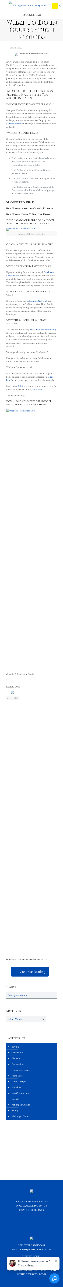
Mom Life (16, 1087)
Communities (18, 1064)
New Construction (20, 1093)
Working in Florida (21, 1116)
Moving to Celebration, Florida (26, 959)
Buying (15, 1046)
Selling (15, 1110)
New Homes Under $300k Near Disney (29, 214)
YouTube (36, 1222)
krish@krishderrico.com (35, 1249)
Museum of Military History (43, 329)
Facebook (17, 1222)
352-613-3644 (38, 1245)
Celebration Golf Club (37, 301)
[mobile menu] (55, 6)
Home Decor (17, 1075)
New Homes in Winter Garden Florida (29, 208)
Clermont (16, 1058)
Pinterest (45, 1222)
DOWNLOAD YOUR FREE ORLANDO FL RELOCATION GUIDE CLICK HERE (30, 222)
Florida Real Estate (21, 1070)
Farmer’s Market (14, 123)
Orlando (15, 1099)
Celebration (17, 1052)
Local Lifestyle (19, 1081)
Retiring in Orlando (21, 1104)
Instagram (27, 1222)
